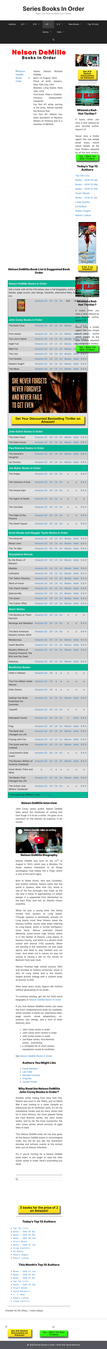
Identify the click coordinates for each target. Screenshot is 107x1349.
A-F (23, 24)
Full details (47, 794)
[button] (87, 157)
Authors (12, 24)
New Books (74, 24)
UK (51, 301)
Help (59, 32)
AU (61, 301)
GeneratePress (73, 1345)
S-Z (58, 24)
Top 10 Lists (93, 24)
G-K (35, 24)
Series (46, 32)
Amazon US (41, 301)
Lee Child (27, 1072)
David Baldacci (30, 1068)
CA (56, 301)
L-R (46, 24)
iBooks (67, 325)
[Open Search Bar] (53, 40)
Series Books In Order (53, 8)
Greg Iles (27, 1078)
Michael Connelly (31, 1075)
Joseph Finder (29, 1082)
